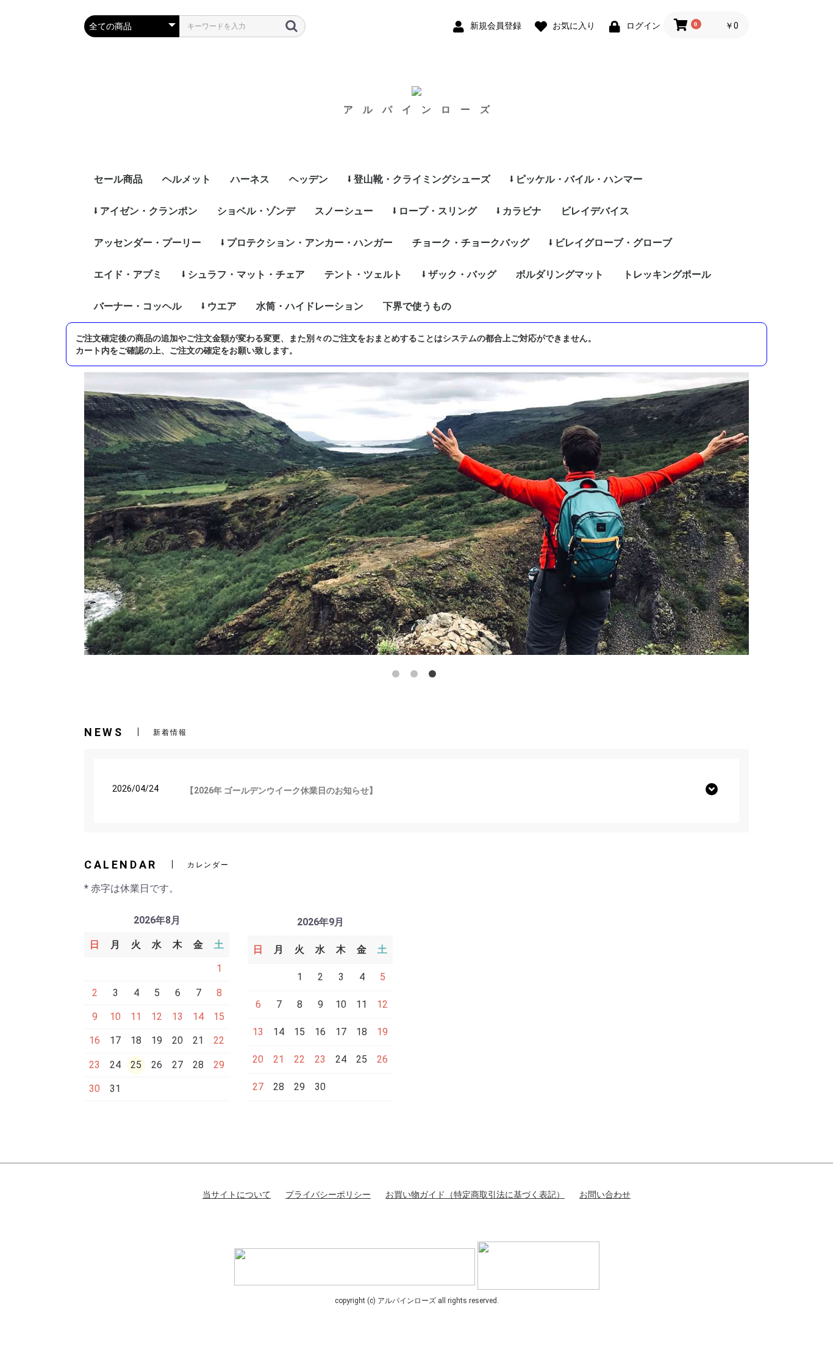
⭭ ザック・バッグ (459, 274)
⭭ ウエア (219, 306)
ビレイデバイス (595, 211)
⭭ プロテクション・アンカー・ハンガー (307, 242)
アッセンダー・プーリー (147, 242)
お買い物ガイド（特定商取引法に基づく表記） (475, 1194)
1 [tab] (398, 676)
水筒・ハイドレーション (309, 306)
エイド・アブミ (128, 274)
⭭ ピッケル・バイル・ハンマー (576, 179)
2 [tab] (416, 676)
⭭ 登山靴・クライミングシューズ (419, 179)
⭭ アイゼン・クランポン (146, 211)
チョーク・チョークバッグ (470, 242)
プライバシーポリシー (328, 1194)
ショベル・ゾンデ (256, 211)
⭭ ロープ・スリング (435, 211)
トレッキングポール (667, 274)
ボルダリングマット (560, 274)
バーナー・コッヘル (138, 306)
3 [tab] (435, 676)
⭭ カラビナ (519, 211)
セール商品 (118, 179)
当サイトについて (236, 1194)
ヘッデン (308, 179)
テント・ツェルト (363, 274)
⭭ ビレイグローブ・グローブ (610, 242)
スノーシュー (344, 211)
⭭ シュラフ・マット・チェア (243, 274)
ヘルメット (186, 179)
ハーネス (250, 179)
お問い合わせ (605, 1194)
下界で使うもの (417, 306)
